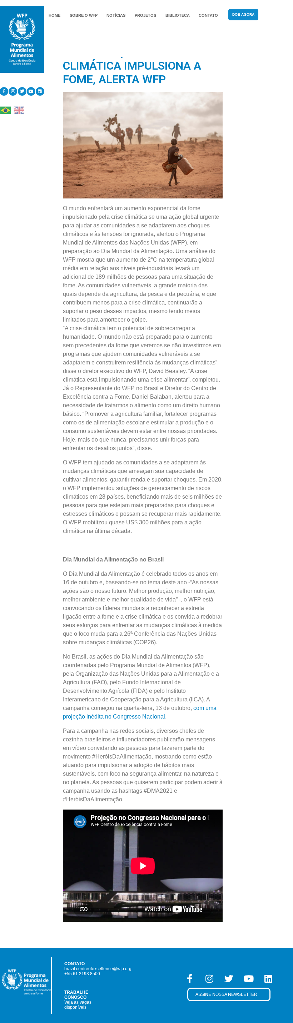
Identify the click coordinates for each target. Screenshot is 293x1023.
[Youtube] (31, 91)
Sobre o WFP (84, 15)
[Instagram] (13, 91)
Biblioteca (177, 15)
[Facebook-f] (190, 979)
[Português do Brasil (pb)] (5, 109)
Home (54, 15)
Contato (208, 15)
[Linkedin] (40, 91)
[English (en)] (19, 109)
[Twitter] (22, 91)
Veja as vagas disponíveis (77, 1005)
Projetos (145, 15)
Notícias (115, 15)
